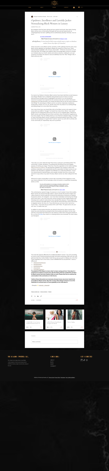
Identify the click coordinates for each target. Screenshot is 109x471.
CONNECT (53, 366)
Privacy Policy (57, 377)
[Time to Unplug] (75, 315)
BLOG (51, 362)
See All (82, 307)
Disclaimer (63, 377)
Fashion (49, 291)
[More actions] (77, 16)
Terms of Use (51, 377)
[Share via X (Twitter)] (34, 296)
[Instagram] (87, 360)
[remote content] (54, 37)
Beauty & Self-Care (35, 291)
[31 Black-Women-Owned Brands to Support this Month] (54, 315)
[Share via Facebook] (31, 296)
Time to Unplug (70, 322)
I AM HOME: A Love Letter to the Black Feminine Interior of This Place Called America (33, 322)
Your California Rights (70, 377)
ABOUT (52, 360)
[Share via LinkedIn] (38, 296)
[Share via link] (41, 296)
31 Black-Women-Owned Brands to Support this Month (54, 322)
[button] (74, 7)
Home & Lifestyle (43, 291)
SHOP (51, 364)
